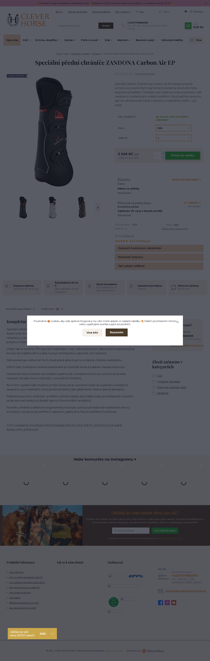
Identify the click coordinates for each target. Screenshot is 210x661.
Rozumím (116, 332)
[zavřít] (177, 321)
